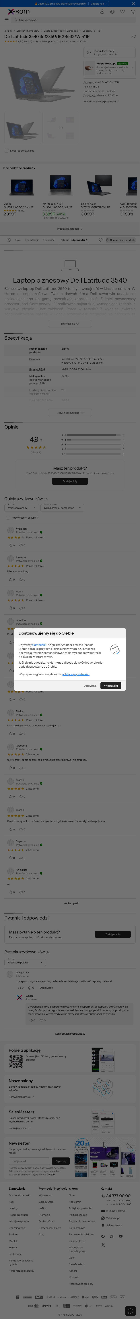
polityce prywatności (76, 674)
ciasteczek (39, 645)
